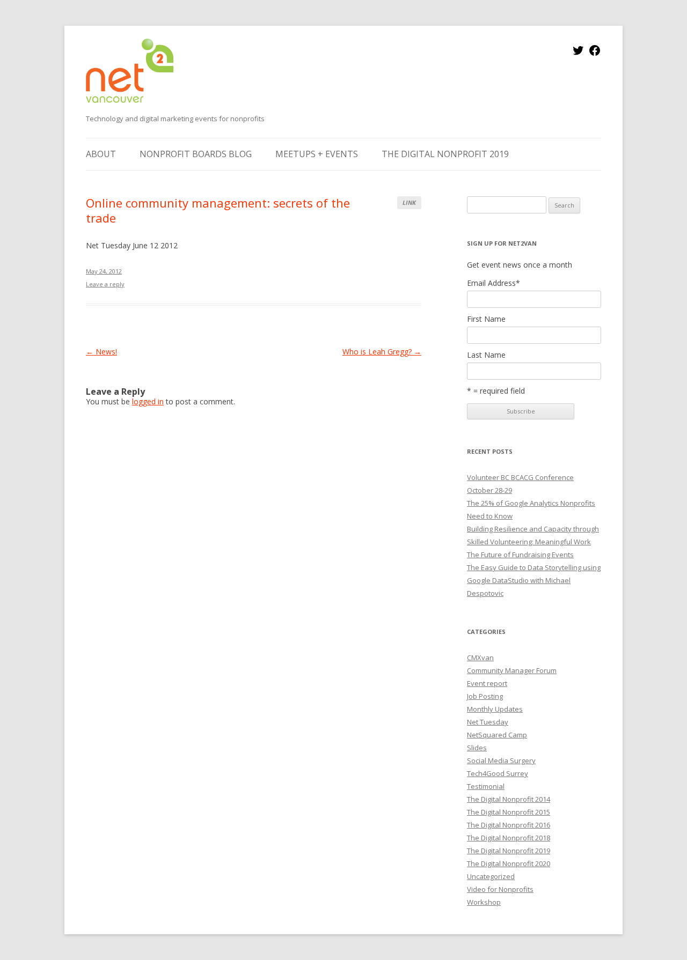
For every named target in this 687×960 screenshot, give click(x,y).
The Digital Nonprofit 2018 (508, 838)
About (101, 154)
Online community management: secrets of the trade (218, 210)
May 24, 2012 (104, 271)
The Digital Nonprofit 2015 (508, 812)
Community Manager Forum (512, 670)
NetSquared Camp (497, 735)
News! (101, 351)
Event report (487, 683)
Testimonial (486, 786)
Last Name (486, 355)
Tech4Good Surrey (497, 773)
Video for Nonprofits (500, 889)
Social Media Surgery (501, 760)
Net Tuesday (487, 722)
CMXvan (480, 657)
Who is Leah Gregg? (381, 351)
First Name (486, 319)
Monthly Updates (495, 709)
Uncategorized (491, 876)
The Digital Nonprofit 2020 (508, 863)
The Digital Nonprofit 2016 (508, 825)
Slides (477, 747)
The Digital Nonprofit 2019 (445, 154)
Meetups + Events (316, 154)
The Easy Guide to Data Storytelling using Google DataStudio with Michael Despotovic (534, 580)
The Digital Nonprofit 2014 (508, 799)
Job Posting (485, 696)
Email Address (493, 283)
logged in (148, 401)
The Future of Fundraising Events (520, 554)
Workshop (484, 902)
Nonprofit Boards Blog (196, 154)
